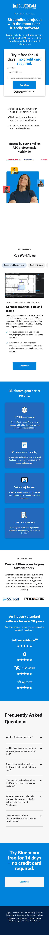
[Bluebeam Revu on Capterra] (24, 684)
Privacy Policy (39, 99)
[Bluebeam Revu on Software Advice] (24, 643)
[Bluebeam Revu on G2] (24, 657)
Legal (8, 913)
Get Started (24, 366)
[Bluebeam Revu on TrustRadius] (24, 670)
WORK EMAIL (11, 68)
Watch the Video (15, 247)
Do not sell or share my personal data (30, 915)
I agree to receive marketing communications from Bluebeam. (25, 78)
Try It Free (24, 85)
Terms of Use (29, 99)
